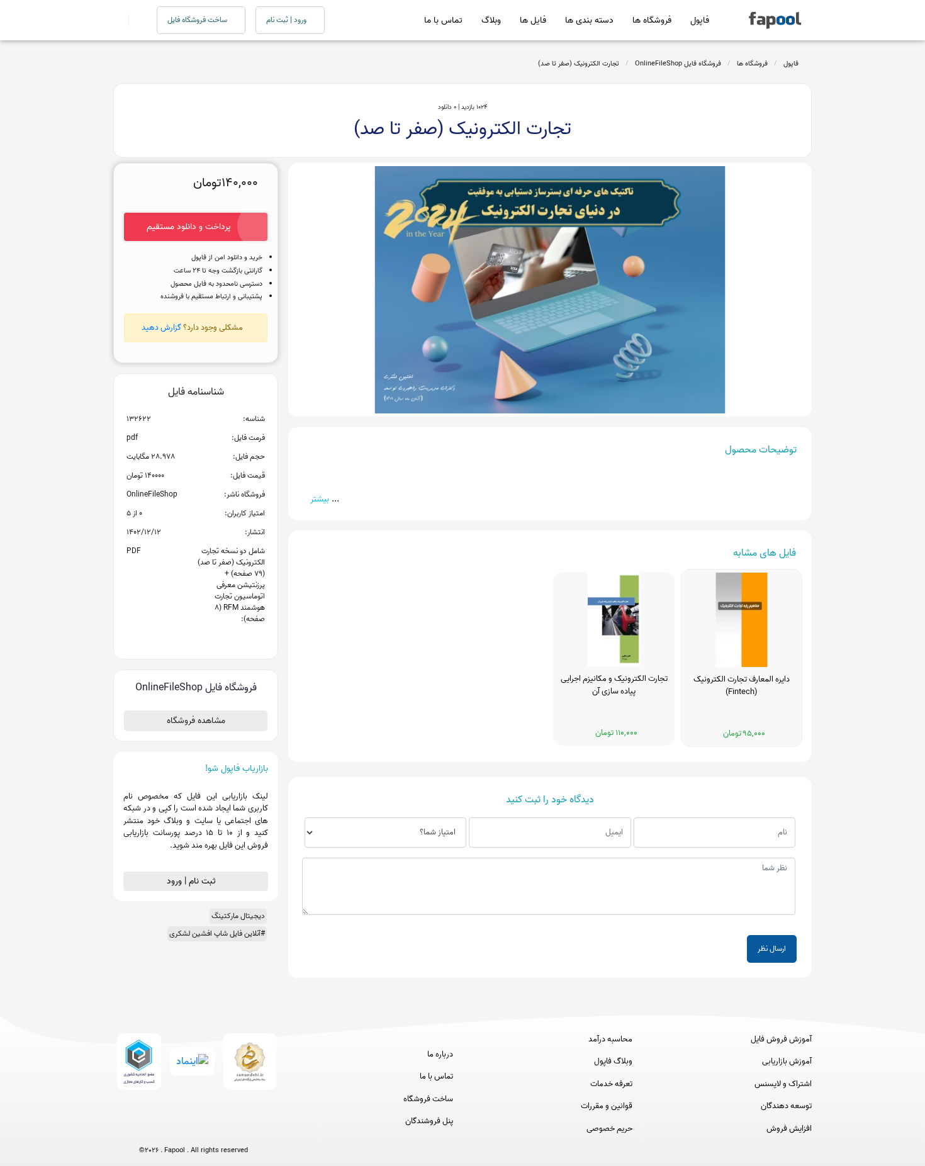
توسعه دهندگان (786, 1106)
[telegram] (170, 1130)
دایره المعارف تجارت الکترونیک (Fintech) (741, 685)
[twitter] (217, 1130)
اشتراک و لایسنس (783, 1084)
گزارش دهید (161, 327)
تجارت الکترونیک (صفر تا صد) (578, 63)
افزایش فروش (789, 1129)
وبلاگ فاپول (613, 1061)
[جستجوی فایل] (135, 20)
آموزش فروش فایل (781, 1039)
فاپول (699, 20)
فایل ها (533, 20)
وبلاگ (491, 20)
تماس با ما (443, 20)
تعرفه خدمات (611, 1084)
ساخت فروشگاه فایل (198, 20)
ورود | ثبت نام (287, 20)
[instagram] (193, 1130)
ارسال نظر (772, 949)
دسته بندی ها (589, 20)
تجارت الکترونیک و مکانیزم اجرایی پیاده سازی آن (614, 685)
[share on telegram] (179, 639)
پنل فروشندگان (429, 1121)
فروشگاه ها (651, 20)
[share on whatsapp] (196, 639)
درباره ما (440, 1054)
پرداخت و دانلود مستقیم (189, 227)
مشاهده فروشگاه (196, 721)
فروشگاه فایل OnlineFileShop (678, 63)
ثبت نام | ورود (192, 881)
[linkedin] (240, 1130)
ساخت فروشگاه (428, 1099)
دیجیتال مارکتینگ (238, 916)
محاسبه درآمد (610, 1039)
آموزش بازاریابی (787, 1061)
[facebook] (147, 1130)
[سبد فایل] (118, 20)
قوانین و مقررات (606, 1106)
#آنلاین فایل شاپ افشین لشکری (217, 933)
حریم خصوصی (609, 1129)
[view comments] (211, 639)
